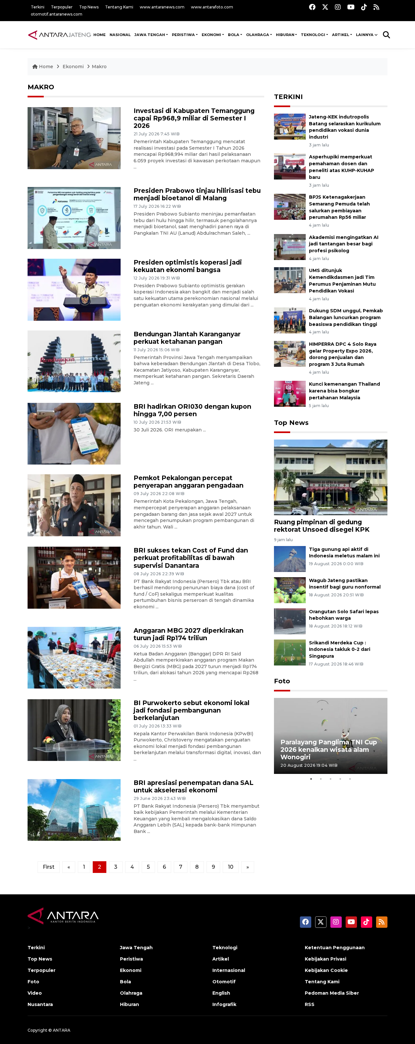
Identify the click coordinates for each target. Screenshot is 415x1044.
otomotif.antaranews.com (56, 14)
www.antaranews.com (162, 7)
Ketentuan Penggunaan (335, 948)
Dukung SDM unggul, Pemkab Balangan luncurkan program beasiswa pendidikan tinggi (346, 317)
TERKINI (288, 97)
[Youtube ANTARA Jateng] (351, 7)
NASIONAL (120, 34)
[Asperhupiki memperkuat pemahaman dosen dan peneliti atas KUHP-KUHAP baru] (290, 166)
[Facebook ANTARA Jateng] (312, 7)
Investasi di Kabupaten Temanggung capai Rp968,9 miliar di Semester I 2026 (194, 118)
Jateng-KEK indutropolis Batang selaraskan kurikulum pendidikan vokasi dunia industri (345, 127)
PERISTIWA (183, 34)
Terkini (37, 7)
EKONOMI (211, 34)
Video (35, 993)
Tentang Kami (119, 7)
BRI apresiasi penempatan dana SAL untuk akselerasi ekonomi (194, 786)
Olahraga (131, 993)
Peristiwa (131, 959)
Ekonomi (74, 66)
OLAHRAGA (257, 34)
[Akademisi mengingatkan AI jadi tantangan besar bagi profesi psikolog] (290, 246)
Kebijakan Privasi (325, 959)
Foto (282, 681)
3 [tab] (330, 779)
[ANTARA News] (59, 34)
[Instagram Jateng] (338, 7)
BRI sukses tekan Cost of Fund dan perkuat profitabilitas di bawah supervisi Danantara (191, 557)
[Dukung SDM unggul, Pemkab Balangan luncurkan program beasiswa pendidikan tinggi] (290, 320)
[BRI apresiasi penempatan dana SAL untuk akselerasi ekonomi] (74, 809)
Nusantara (40, 1004)
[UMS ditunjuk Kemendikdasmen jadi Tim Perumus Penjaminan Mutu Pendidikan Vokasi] (290, 280)
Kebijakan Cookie (326, 970)
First (48, 867)
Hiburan (129, 1004)
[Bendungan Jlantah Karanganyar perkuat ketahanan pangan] (74, 361)
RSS (309, 1004)
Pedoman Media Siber (332, 993)
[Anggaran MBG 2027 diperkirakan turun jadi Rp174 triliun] (74, 657)
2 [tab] (321, 779)
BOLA (233, 34)
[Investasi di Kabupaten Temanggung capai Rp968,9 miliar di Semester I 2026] (74, 138)
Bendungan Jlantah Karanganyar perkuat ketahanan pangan (187, 337)
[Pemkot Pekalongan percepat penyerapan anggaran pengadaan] (74, 505)
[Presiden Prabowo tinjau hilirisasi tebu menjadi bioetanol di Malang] (74, 218)
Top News (89, 7)
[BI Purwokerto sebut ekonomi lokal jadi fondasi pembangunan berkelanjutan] (74, 730)
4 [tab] (340, 779)
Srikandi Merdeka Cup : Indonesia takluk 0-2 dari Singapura (339, 649)
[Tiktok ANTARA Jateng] (364, 7)
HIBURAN (285, 34)
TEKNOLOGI (313, 34)
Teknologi (224, 948)
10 (230, 867)
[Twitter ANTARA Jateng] (325, 7)
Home (46, 66)
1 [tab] (311, 779)
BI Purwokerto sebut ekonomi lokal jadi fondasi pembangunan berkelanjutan (191, 710)
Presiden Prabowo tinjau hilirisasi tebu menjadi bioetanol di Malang (197, 194)
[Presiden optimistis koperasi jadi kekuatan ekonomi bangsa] (74, 289)
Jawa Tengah (150, 34)
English (221, 993)
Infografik (224, 1004)
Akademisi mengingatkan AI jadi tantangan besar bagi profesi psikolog (343, 244)
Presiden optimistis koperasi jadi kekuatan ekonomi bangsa (188, 266)
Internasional (228, 970)
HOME (99, 34)
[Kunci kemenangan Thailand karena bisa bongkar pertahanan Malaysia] (290, 394)
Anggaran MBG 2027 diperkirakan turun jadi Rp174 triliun (188, 634)
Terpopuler (62, 7)
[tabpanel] (330, 736)
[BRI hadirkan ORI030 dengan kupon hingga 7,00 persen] (74, 433)
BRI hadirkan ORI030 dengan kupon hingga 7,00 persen (192, 410)
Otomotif (224, 982)
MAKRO (41, 87)
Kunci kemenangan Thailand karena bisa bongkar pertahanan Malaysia (344, 391)
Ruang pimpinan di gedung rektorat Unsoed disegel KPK (322, 525)
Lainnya (365, 34)
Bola (125, 982)
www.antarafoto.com (212, 7)
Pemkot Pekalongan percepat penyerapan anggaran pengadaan (188, 481)
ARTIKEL (340, 34)
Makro (99, 66)
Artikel (220, 959)
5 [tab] (350, 779)
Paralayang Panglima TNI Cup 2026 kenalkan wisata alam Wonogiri (328, 749)
